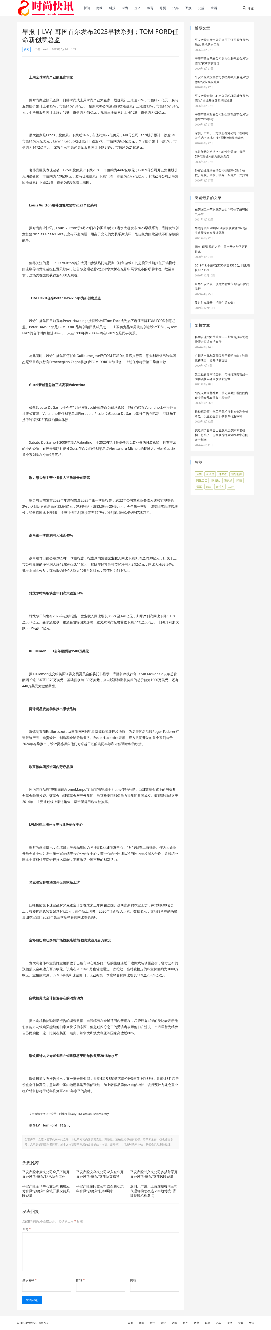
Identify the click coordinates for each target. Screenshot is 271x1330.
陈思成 (228, 480)
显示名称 (29, 1280)
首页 (130, 1323)
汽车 (176, 8)
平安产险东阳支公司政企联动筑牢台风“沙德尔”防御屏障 (100, 1188)
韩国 (209, 487)
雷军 (199, 487)
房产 (137, 8)
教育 (150, 8)
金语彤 (210, 474)
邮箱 (80, 1280)
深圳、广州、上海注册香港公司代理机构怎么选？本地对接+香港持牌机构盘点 (154, 1191)
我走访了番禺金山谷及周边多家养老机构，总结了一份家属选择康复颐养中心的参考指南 (221, 435)
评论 (26, 1229)
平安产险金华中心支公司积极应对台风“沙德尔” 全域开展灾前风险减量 (46, 1191)
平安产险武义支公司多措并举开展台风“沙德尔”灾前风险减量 (154, 1174)
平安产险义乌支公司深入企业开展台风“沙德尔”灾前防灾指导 (100, 1174)
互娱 (188, 8)
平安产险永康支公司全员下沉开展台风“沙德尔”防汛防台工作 (46, 1174)
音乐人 (220, 487)
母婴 (163, 8)
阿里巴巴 (201, 480)
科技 (112, 8)
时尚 (125, 8)
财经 (99, 8)
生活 (214, 8)
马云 (231, 487)
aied (45, 49)
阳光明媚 (236, 474)
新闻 (87, 8)
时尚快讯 (31, 1323)
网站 (133, 1280)
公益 (201, 8)
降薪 (239, 480)
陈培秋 (216, 480)
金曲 (199, 474)
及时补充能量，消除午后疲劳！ (215, 303)
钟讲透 (222, 474)
